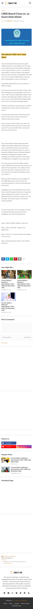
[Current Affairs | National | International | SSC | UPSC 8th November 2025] (24, 274)
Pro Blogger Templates (20, 600)
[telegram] (16, 593)
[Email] (20, 259)
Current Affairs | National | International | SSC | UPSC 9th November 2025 (8, 284)
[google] (28, 593)
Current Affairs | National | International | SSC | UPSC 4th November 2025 (20, 469)
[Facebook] (3, 259)
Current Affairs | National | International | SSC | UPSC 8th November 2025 (24, 284)
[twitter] (20, 593)
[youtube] (8, 593)
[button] (2, 3)
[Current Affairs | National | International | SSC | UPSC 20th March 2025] (5, 460)
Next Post (27, 337)
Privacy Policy (7, 563)
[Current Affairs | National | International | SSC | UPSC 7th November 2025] (8, 297)
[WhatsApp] (11, 259)
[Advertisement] (16, 410)
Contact (16, 603)
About (11, 603)
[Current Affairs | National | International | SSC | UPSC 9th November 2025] (8, 274)
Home (3, 10)
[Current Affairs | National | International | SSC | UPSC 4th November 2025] (5, 469)
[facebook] (4, 593)
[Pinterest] (15, 259)
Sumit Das (4, 343)
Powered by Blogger (9, 556)
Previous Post (7, 337)
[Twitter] (7, 259)
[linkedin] (24, 593)
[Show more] (24, 259)
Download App (16, 605)
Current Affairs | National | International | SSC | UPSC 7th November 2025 (8, 306)
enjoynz (3, 559)
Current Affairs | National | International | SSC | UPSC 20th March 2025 (21, 460)
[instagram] (12, 593)
